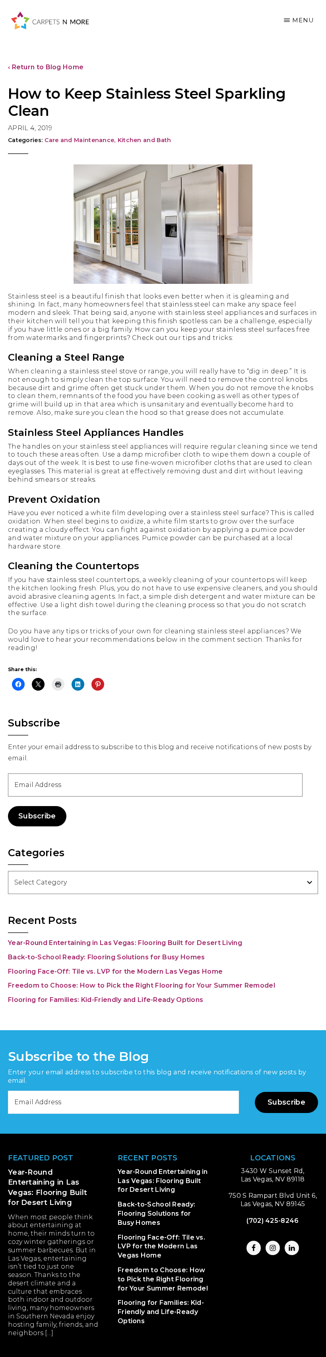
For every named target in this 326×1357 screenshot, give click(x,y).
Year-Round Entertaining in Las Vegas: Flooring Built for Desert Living (125, 943)
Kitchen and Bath (144, 140)
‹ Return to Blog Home (45, 67)
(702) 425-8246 (272, 1220)
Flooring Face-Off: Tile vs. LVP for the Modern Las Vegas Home (115, 971)
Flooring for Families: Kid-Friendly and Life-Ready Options (105, 1000)
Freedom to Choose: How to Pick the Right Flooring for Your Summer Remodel (141, 985)
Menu (303, 20)
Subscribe (37, 816)
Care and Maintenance (80, 140)
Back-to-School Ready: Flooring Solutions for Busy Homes (106, 957)
